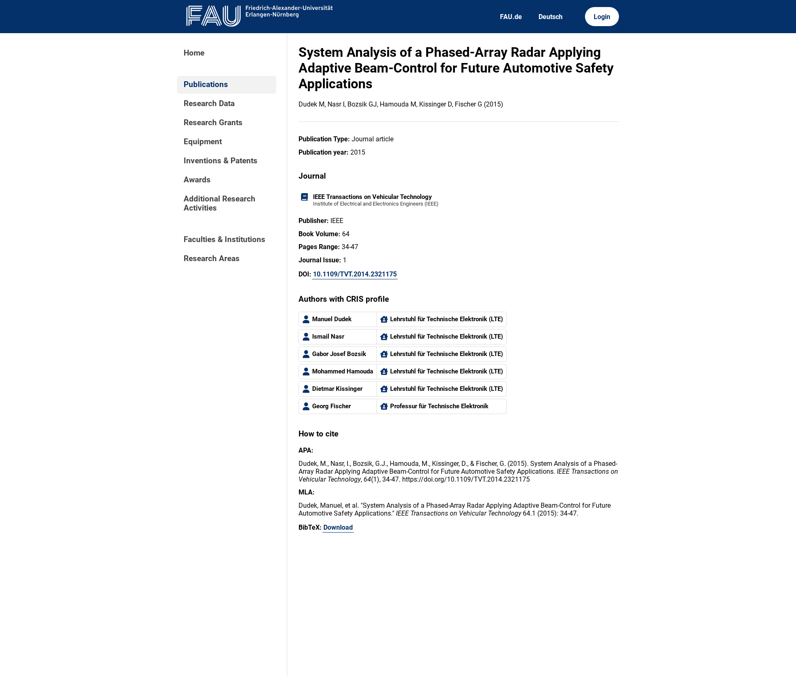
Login (602, 17)
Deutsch (551, 17)
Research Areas (212, 258)
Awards (197, 179)
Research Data (209, 103)
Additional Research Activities (219, 203)
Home (194, 53)
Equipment (203, 141)
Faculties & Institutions (224, 239)
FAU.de (511, 17)
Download (338, 527)
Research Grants (213, 122)
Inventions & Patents (220, 160)
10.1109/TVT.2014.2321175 (355, 274)
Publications (206, 84)
